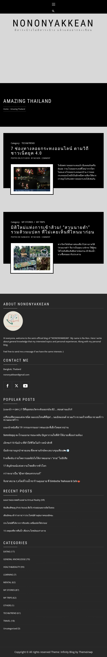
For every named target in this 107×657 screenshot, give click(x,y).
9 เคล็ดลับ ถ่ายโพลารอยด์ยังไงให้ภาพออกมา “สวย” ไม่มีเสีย (35, 458)
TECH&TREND (28, 143)
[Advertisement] (53, 62)
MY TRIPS (40, 222)
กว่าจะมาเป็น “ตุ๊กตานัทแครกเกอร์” (22, 473)
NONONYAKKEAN (53, 23)
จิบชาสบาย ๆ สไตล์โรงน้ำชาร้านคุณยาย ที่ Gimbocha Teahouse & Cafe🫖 (41, 481)
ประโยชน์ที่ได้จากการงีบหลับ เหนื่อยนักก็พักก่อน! (25, 523)
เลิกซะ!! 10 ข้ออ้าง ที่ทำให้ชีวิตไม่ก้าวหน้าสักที (27, 442)
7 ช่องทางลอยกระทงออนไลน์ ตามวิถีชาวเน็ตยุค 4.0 (50, 151)
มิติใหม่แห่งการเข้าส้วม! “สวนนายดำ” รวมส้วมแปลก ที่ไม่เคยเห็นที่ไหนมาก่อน (52, 229)
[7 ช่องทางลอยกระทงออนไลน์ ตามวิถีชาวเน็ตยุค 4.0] (32, 179)
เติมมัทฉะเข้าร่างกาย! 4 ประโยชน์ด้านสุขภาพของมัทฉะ (28, 515)
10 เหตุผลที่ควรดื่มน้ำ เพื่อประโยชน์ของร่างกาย (24, 530)
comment (46, 158)
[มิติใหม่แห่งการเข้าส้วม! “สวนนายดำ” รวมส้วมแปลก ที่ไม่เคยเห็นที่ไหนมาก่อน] (32, 258)
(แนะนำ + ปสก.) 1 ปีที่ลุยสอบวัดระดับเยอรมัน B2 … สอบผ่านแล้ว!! (37, 409)
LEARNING (8, 574)
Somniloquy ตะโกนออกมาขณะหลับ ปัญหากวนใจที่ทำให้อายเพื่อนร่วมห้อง (42, 435)
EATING (6, 551)
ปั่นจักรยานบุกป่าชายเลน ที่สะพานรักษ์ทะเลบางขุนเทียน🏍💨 (36, 450)
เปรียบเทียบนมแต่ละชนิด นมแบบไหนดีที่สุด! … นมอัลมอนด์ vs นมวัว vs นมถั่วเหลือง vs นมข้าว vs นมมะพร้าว (53, 418)
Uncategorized (10, 628)
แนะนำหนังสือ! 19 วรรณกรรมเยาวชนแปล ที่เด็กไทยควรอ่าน (36, 427)
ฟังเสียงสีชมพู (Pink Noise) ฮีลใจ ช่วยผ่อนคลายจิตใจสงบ (28, 507)
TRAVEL (6, 620)
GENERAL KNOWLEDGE (14, 559)
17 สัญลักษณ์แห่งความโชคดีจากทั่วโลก (24, 465)
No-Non (36, 158)
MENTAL (7, 582)
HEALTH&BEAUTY (11, 567)
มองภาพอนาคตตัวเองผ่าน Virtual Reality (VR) (24, 500)
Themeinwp (86, 652)
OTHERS (7, 605)
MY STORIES (27, 222)
